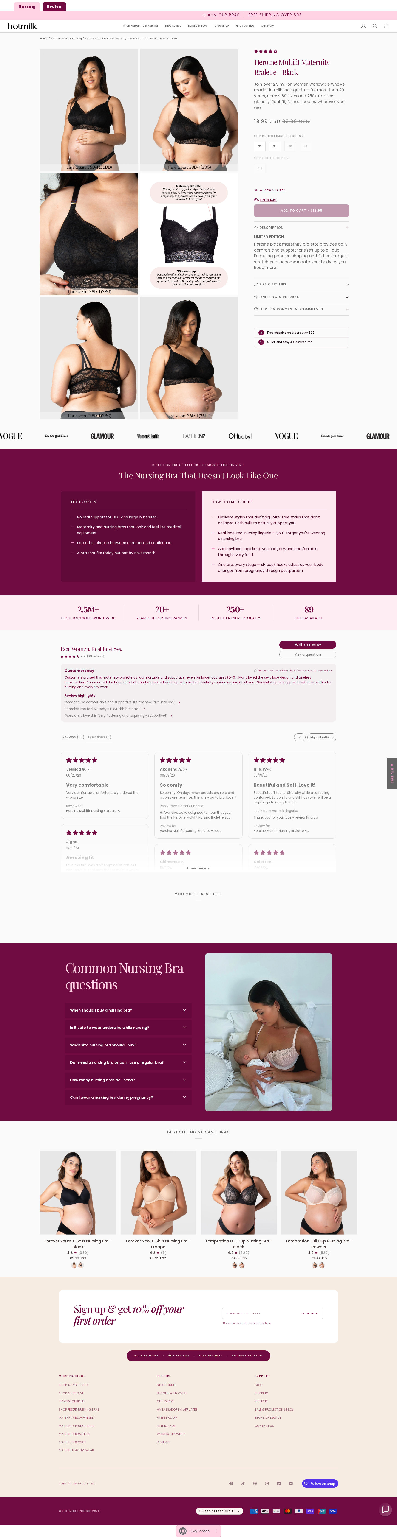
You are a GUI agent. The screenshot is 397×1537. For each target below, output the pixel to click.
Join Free (309, 1313)
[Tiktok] (243, 1483)
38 (305, 146)
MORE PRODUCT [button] (72, 1376)
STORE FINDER (167, 1385)
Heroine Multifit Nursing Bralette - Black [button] (92, 810)
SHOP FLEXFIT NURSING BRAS (79, 1409)
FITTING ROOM (167, 1417)
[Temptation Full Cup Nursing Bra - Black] (239, 1193)
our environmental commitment (292, 309)
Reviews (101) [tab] (73, 737)
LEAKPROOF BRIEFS (72, 1401)
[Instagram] (267, 1483)
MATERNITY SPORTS (73, 1442)
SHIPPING (261, 1393)
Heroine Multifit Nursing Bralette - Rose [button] (190, 830)
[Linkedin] (279, 1483)
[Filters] (300, 737)
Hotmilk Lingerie (76, 1511)
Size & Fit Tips (272, 284)
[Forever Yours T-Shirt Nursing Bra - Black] (78, 1193)
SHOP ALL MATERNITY (73, 1385)
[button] (140, 26)
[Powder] (242, 1265)
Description (271, 227)
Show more (196, 868)
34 (275, 146)
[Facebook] (231, 1483)
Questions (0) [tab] (99, 737)
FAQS (259, 1385)
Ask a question (308, 654)
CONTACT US (264, 1426)
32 (260, 146)
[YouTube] (291, 1483)
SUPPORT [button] (262, 1376)
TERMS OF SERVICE (268, 1417)
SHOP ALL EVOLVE (71, 1393)
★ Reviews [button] (392, 773)
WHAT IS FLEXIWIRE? (171, 1434)
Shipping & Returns (279, 296)
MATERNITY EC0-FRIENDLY (77, 1417)
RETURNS (261, 1401)
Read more (265, 267)
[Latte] (74, 1265)
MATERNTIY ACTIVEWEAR (76, 1450)
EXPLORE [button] (164, 1376)
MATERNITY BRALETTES (74, 1434)
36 (290, 146)
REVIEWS (163, 1442)
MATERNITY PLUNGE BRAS (76, 1426)
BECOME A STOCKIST (172, 1393)
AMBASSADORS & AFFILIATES (177, 1409)
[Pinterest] (255, 1483)
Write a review (308, 644)
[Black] (81, 1265)
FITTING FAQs (166, 1426)
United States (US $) (217, 1511)
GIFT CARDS (165, 1401)
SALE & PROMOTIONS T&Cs (274, 1409)
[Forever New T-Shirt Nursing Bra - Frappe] (158, 1193)
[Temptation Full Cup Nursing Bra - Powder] (319, 1193)
